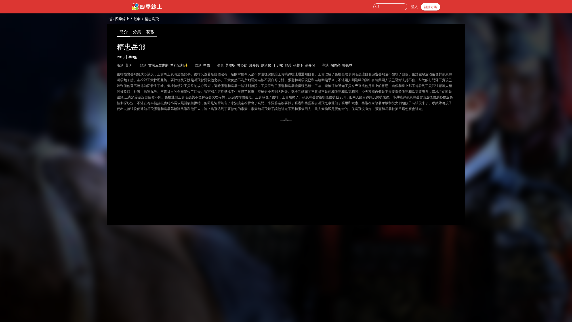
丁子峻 (278, 65)
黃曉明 (230, 65)
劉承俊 (266, 65)
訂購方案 (430, 7)
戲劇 (137, 19)
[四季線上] (147, 6)
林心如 (242, 65)
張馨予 (298, 65)
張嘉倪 (310, 65)
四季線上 (122, 19)
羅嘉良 (254, 65)
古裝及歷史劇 (158, 65)
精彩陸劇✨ (179, 65)
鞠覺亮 (335, 65)
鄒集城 (347, 65)
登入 (414, 6)
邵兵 (288, 65)
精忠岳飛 (152, 19)
